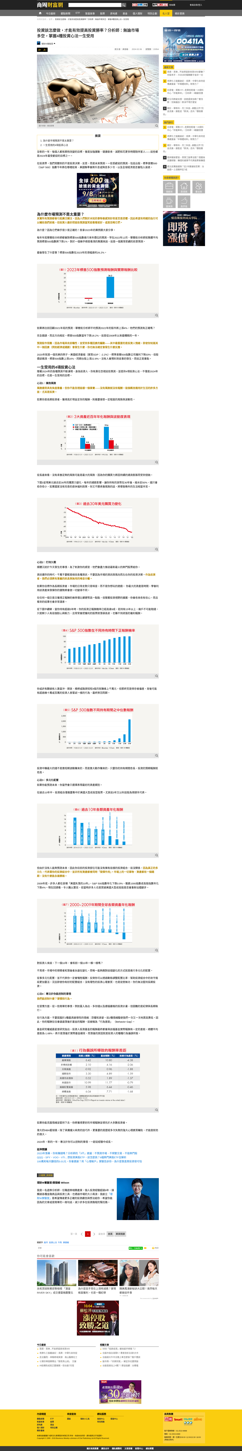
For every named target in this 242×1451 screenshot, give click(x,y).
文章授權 (128, 1448)
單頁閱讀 (120, 1234)
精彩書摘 (40, 1430)
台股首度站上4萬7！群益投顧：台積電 (120, 1365)
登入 (200, 5)
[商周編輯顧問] (188, 1423)
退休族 (169, 206)
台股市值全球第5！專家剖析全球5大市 (120, 1353)
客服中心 (114, 1419)
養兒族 (198, 192)
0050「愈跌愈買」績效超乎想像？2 (119, 1349)
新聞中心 (139, 1448)
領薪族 (169, 192)
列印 (157, 1248)
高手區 (184, 206)
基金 (52, 1425)
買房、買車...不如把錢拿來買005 (54, 1349)
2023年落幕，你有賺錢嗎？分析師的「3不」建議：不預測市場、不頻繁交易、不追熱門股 (87, 1153)
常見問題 (100, 1422)
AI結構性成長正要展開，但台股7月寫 (56, 1365)
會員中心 (100, 1419)
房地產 (39, 1425)
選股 (69, 1419)
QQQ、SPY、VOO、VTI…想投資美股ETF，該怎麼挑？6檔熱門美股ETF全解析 (81, 1157)
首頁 (43, 13)
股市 (46, 1242)
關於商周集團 (92, 1448)
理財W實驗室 (47, 44)
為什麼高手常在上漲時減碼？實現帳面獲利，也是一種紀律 (97, 1290)
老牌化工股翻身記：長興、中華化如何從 (58, 1353)
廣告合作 (105, 1448)
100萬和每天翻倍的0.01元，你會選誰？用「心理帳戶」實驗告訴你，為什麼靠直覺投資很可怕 (89, 1161)
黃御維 (66, 1242)
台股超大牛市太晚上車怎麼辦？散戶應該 (121, 1357)
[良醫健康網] (188, 1419)
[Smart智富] (178, 1419)
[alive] (198, 1419)
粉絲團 (172, 5)
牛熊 (60, 1242)
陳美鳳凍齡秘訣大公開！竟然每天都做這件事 (138, 1290)
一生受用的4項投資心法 (55, 145)
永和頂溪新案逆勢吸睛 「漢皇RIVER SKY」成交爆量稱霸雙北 (55, 1290)
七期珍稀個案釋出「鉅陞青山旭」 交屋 (57, 1361)
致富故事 (40, 1422)
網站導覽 (150, 1448)
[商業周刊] (168, 1419)
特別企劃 (54, 1428)
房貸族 (184, 192)
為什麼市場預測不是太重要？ (58, 140)
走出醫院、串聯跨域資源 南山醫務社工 (58, 1357)
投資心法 (53, 1242)
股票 (52, 1422)
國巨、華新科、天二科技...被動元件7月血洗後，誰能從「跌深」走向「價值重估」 (183, 111)
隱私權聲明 (117, 1448)
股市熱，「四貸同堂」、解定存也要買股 (120, 1361)
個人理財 (40, 1428)
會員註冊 (194, 5)
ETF (52, 1419)
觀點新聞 (40, 1419)
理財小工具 (84, 1419)
